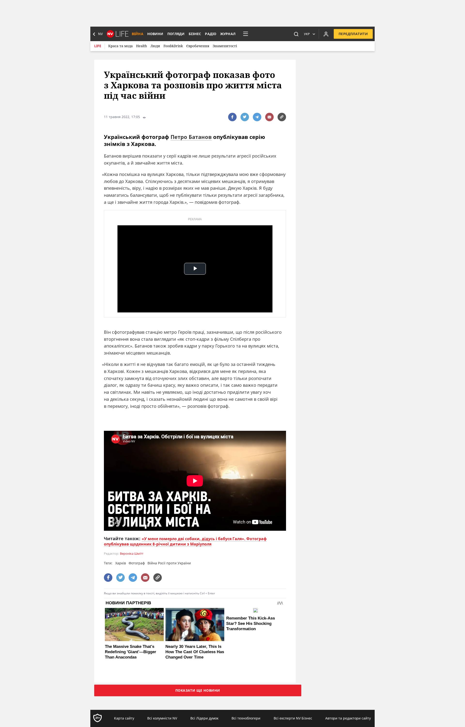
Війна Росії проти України (169, 563)
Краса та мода (120, 46)
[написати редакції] (269, 117)
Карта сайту (124, 718)
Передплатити (353, 33)
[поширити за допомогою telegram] (257, 117)
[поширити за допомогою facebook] (232, 117)
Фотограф (137, 563)
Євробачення (197, 46)
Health (141, 46)
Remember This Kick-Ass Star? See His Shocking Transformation (250, 623)
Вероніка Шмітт (131, 554)
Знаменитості (225, 46)
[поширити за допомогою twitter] (244, 117)
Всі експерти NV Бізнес (293, 718)
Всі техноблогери (246, 718)
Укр (307, 34)
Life (97, 46)
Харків (120, 563)
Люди (155, 46)
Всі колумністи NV (162, 718)
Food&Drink (173, 46)
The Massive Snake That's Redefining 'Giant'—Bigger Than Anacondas (130, 651)
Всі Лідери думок (204, 718)
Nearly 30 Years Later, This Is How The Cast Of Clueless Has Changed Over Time (194, 651)
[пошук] (296, 34)
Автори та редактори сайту (348, 718)
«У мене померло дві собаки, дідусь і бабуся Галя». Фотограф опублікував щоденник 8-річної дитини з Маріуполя (185, 541)
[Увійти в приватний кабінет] (326, 34)
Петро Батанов (191, 136)
